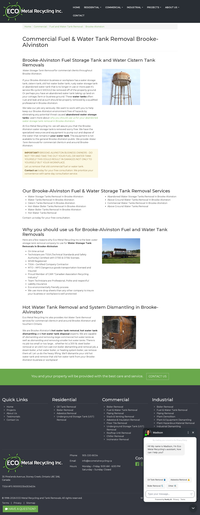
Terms (5, 503)
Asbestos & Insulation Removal (123, 420)
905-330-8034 (90, 455)
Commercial (114, 8)
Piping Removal (115, 413)
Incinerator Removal (118, 439)
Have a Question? (22, 509)
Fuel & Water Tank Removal (122, 410)
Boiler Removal (65, 410)
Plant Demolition (166, 416)
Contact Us (158, 376)
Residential (93, 8)
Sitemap (30, 503)
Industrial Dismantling (169, 426)
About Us (172, 8)
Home (76, 7)
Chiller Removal (115, 436)
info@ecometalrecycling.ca (97, 461)
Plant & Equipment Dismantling (174, 420)
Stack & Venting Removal (120, 416)
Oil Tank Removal (66, 407)
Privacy (17, 503)
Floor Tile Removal (117, 423)
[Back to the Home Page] (33, 11)
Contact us (31, 170)
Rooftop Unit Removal (119, 433)
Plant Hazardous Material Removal (176, 423)
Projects (154, 8)
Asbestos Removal (66, 413)
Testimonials (13, 416)
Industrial (135, 8)
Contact (78, 15)
